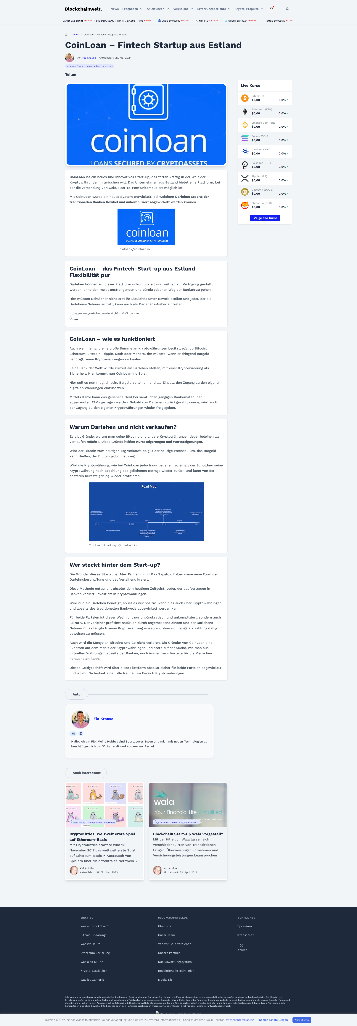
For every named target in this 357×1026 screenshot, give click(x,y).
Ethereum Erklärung (95, 953)
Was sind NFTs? (92, 962)
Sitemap (241, 950)
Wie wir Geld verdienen (174, 944)
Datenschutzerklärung (239, 1020)
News (115, 9)
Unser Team (166, 935)
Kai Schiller (87, 868)
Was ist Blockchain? (95, 926)
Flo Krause (103, 718)
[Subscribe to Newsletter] (271, 8)
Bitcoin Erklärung (93, 935)
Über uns (164, 926)
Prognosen (130, 9)
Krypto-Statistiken (94, 970)
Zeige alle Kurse (265, 218)
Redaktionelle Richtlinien (176, 970)
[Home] (66, 34)
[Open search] (287, 9)
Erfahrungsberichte (211, 9)
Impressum (244, 926)
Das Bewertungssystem (175, 962)
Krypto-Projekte (247, 9)
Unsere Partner (169, 953)
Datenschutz (245, 935)
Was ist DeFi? (90, 944)
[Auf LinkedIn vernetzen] (80, 733)
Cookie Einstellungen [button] (273, 1020)
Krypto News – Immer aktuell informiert (91, 66)
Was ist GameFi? (92, 979)
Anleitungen (155, 9)
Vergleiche (181, 9)
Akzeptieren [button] (302, 1020)
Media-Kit (165, 979)
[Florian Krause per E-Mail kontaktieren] (73, 733)
